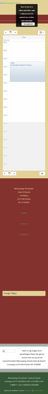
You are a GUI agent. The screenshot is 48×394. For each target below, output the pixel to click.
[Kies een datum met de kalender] (10, 32)
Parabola (28, 390)
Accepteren (28, 24)
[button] (42, 173)
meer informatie (26, 21)
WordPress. (39, 390)
